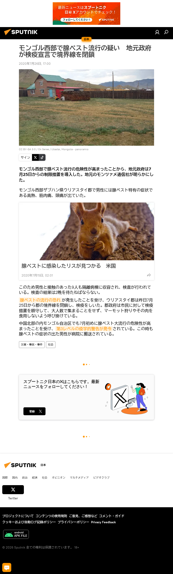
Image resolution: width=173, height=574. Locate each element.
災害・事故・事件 (32, 344)
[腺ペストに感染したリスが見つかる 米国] (86, 231)
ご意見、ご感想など (83, 516)
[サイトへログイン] (157, 32)
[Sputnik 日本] (22, 36)
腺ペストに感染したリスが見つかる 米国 (69, 266)
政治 (24, 477)
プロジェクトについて (18, 516)
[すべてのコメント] (6, 567)
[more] (148, 274)
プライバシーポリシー (73, 522)
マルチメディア (79, 477)
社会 (50, 344)
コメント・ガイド (111, 516)
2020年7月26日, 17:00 (35, 64)
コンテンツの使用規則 (51, 516)
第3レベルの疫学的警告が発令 (84, 328)
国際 (5, 477)
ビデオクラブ (101, 477)
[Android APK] (16, 535)
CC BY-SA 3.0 (27, 149)
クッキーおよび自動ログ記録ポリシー (29, 522)
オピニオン (58, 477)
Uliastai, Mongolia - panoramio (70, 149)
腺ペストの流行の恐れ (40, 300)
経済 (34, 477)
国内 (15, 477)
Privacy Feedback (103, 522)
